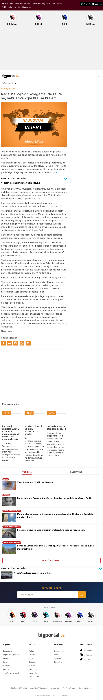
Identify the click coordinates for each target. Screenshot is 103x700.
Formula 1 (33, 669)
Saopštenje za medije (11, 673)
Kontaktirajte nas (24, 7)
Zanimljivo (58, 662)
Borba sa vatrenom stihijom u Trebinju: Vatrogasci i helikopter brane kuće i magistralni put (55, 547)
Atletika (32, 666)
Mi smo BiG (57, 4)
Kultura (6, 669)
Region (6, 658)
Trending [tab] (27, 472)
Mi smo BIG (55, 688)
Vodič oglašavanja (9, 7)
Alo (57, 172)
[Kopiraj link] (28, 343)
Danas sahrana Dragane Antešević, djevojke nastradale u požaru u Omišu (54, 498)
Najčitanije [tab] (76, 472)
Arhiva (13, 83)
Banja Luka (7, 651)
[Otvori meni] (98, 76)
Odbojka (32, 662)
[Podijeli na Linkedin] (9, 343)
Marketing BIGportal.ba (38, 688)
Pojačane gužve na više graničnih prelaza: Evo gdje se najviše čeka (51, 530)
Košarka (32, 654)
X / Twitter (88, 659)
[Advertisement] (51, 49)
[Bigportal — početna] (10, 76)
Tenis (31, 658)
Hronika (6, 666)
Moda (56, 654)
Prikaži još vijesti (51, 560)
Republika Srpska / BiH (12, 654)
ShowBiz (57, 658)
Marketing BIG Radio (23, 4)
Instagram (88, 655)
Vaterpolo (33, 673)
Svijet (5, 662)
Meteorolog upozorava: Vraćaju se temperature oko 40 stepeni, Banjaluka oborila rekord (55, 515)
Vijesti (6, 644)
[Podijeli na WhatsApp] (22, 343)
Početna (5, 83)
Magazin (59, 644)
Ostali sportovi (34, 677)
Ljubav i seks (59, 651)
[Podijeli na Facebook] (3, 343)
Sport (32, 644)
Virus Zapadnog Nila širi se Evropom (35, 482)
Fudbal (31, 651)
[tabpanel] (51, 519)
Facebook (88, 650)
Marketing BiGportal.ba (42, 4)
